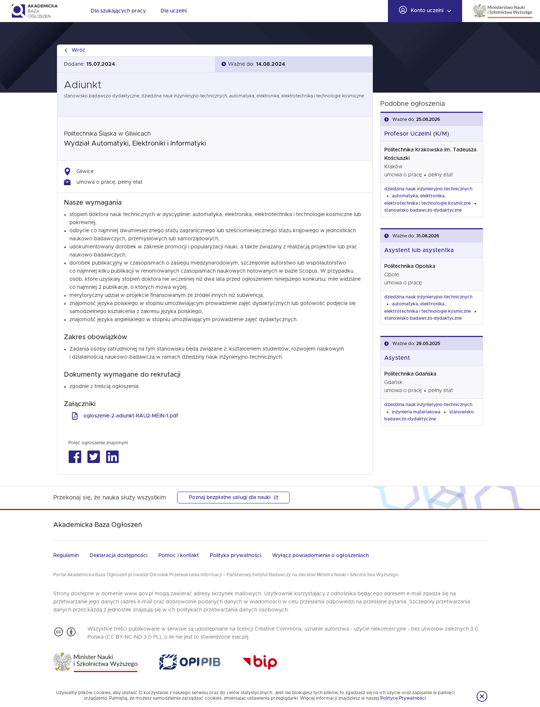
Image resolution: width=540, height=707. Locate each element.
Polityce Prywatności (403, 698)
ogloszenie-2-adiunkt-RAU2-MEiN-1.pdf (130, 416)
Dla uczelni (174, 11)
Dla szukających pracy (118, 11)
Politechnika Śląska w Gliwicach (107, 134)
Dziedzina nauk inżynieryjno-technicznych (428, 189)
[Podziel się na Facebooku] (74, 457)
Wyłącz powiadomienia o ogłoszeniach (320, 555)
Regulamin (66, 555)
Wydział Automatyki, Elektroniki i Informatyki (135, 143)
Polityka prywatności (235, 555)
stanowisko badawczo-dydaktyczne (423, 210)
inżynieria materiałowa (416, 412)
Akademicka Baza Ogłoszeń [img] (34, 11)
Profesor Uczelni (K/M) (416, 134)
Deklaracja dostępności (118, 555)
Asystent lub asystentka (419, 250)
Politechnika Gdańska (410, 374)
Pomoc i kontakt (178, 555)
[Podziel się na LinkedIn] (112, 457)
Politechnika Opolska (409, 266)
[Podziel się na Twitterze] (93, 457)
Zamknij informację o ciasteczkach (482, 696)
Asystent (397, 358)
